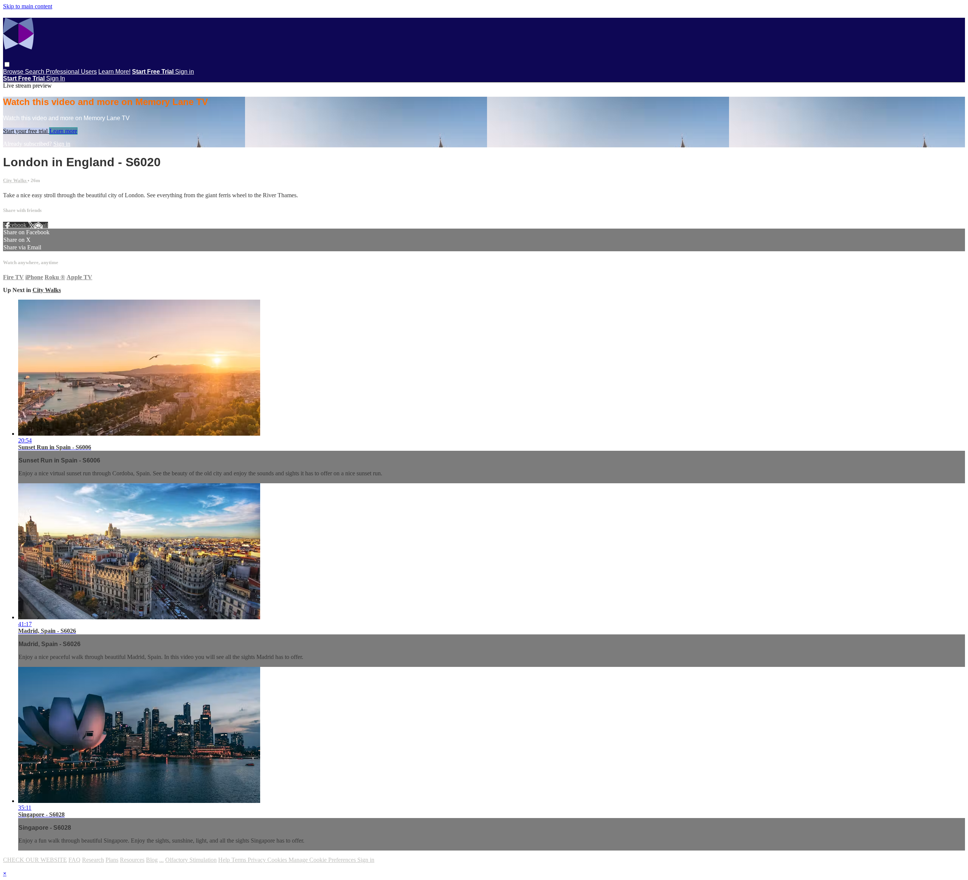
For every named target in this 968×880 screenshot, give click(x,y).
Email (41, 225)
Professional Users (71, 71)
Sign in (184, 71)
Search (35, 71)
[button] (7, 64)
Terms (239, 860)
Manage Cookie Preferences (323, 860)
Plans (111, 860)
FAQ (74, 860)
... (161, 860)
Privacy (257, 860)
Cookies (278, 860)
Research (93, 860)
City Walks (15, 180)
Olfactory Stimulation (191, 860)
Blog (152, 860)
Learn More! (114, 71)
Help (224, 860)
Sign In (55, 78)
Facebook (15, 225)
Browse (14, 71)
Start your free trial (26, 131)
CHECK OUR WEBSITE (35, 860)
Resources (132, 860)
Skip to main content (27, 6)
